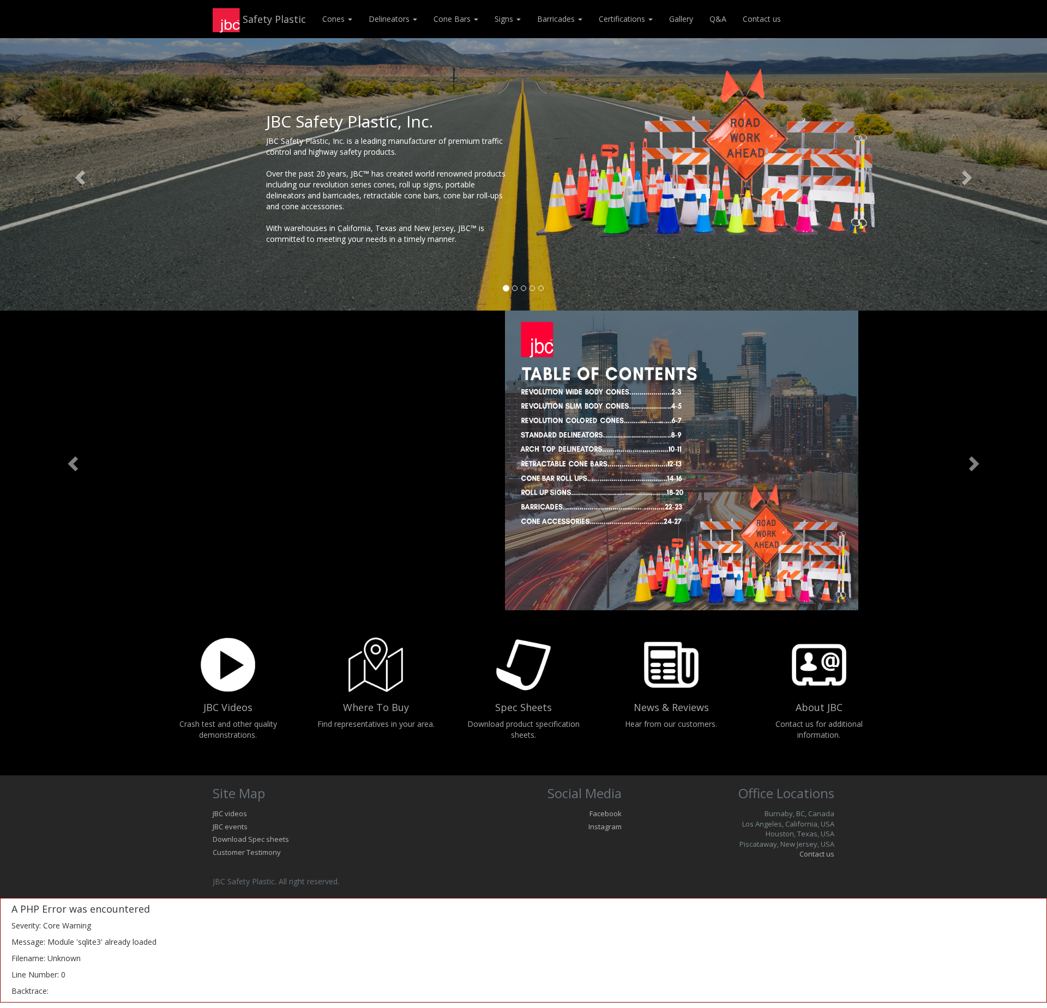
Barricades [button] (557, 19)
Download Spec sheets (251, 839)
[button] (78, 174)
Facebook (605, 813)
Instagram (605, 826)
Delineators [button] (390, 19)
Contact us (762, 19)
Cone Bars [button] (453, 19)
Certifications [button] (623, 19)
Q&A (717, 19)
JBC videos (230, 813)
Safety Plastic (273, 19)
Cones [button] (334, 19)
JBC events (230, 826)
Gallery (681, 19)
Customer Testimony (247, 852)
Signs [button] (505, 19)
